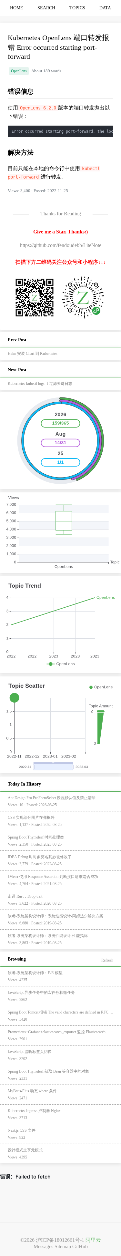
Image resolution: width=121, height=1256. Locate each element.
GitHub (80, 1246)
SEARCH (46, 7)
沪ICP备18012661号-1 (60, 1240)
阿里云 (93, 1240)
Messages (43, 1246)
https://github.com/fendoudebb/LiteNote (60, 245)
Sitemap (63, 1246)
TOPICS (77, 7)
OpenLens (19, 71)
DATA (105, 7)
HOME (16, 7)
